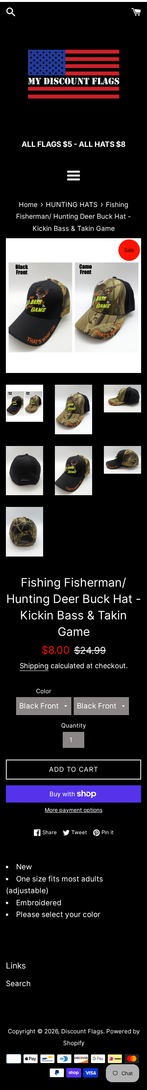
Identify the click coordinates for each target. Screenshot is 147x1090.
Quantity (73, 725)
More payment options (73, 809)
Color (43, 691)
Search (18, 983)
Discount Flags (82, 1031)
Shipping (34, 666)
